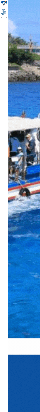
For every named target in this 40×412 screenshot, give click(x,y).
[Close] (27, 200)
